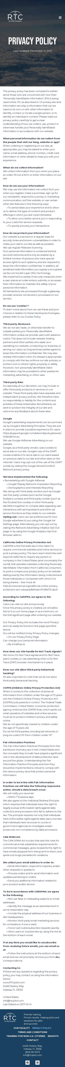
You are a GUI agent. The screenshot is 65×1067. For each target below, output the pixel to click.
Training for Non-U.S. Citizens (25, 1036)
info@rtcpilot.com (32, 1055)
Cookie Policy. (33, 316)
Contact (33, 1040)
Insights (53, 1036)
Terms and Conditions (32, 1032)
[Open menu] (61, 16)
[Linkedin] (37, 1062)
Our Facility (22, 1028)
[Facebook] (27, 1062)
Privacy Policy (41, 1028)
